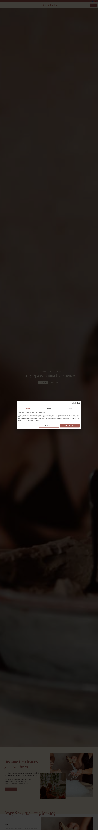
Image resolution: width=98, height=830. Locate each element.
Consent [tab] (27, 408)
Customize (48, 425)
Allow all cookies (69, 425)
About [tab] (70, 408)
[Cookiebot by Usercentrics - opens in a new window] (73, 403)
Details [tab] (49, 408)
